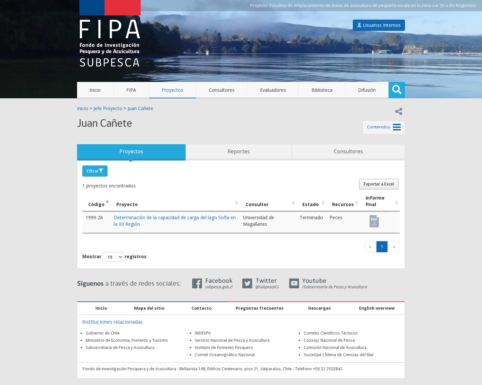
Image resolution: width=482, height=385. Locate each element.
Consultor (257, 204)
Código (96, 204)
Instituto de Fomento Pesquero (224, 347)
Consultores (221, 90)
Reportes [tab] (239, 151)
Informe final (375, 201)
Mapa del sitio (149, 308)
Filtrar (93, 171)
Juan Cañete (140, 108)
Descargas (319, 308)
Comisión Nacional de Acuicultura (335, 347)
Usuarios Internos (381, 25)
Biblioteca (321, 90)
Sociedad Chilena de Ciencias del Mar (339, 354)
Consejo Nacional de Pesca (329, 340)
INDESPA (203, 333)
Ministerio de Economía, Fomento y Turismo (127, 340)
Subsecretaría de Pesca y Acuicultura (120, 347)
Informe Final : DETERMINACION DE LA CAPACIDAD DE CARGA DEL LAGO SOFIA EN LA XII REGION (375, 218)
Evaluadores (273, 90)
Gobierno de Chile (103, 333)
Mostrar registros (114, 256)
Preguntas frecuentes (260, 308)
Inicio (95, 90)
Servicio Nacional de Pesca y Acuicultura (232, 340)
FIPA (131, 90)
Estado (310, 204)
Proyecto (127, 204)
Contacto (201, 308)
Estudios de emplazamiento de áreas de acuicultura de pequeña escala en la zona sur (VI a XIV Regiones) (372, 5)
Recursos (343, 204)
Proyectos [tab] (131, 151)
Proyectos (172, 90)
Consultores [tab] (348, 151)
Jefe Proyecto (107, 108)
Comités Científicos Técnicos (331, 333)
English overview (377, 308)
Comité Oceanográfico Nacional (225, 354)
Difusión (367, 90)
